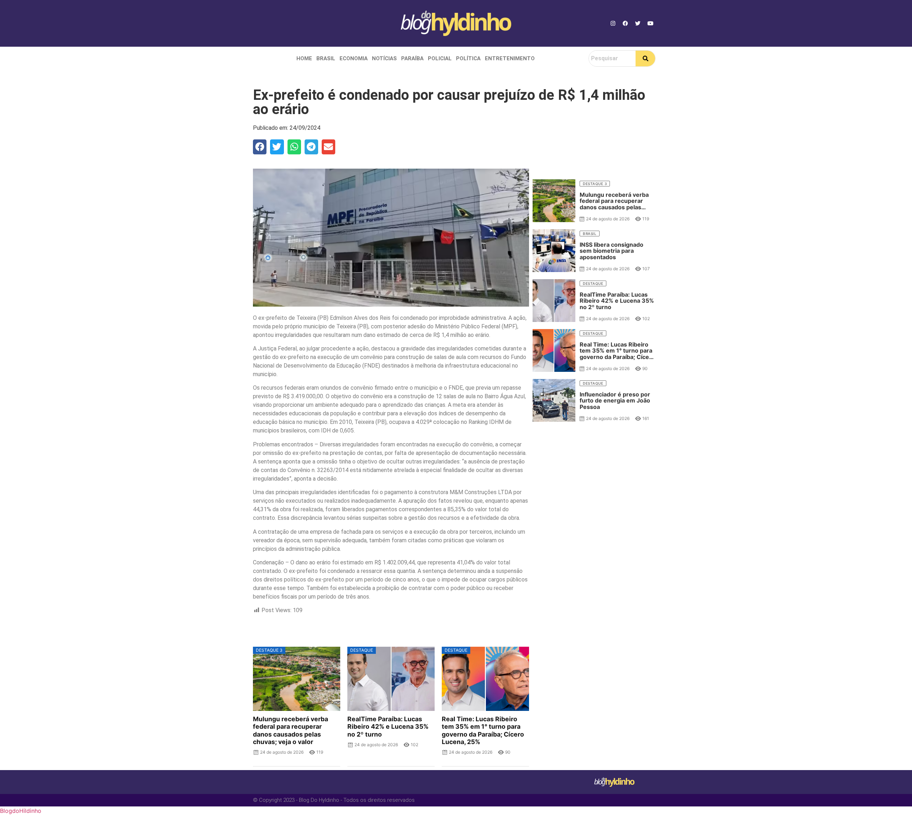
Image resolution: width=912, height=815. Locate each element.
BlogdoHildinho (20, 810)
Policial (440, 58)
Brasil (325, 58)
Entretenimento (510, 58)
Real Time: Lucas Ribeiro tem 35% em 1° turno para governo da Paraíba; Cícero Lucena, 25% (483, 730)
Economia (354, 58)
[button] (259, 146)
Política (468, 58)
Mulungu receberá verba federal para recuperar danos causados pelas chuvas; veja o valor (290, 730)
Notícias (384, 58)
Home (304, 58)
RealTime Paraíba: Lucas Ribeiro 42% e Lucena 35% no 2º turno (388, 726)
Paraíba (412, 58)
